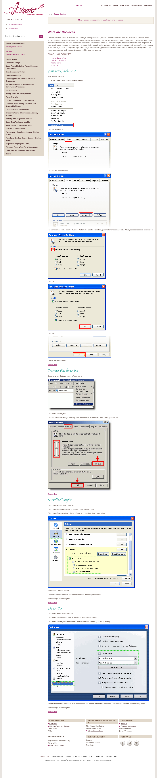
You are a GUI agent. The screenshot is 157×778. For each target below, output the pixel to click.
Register (148, 5)
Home (50, 14)
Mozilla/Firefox (56, 63)
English (18, 19)
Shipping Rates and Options (59, 726)
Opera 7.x (54, 65)
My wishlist (106, 5)
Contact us (44, 756)
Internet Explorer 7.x (58, 58)
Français (9, 19)
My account (137, 5)
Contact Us (53, 723)
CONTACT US (14, 29)
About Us (124, 723)
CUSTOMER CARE (15, 25)
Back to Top (52, 365)
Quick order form (121, 5)
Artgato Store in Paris (95, 731)
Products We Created (128, 726)
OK (41, 36)
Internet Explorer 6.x (58, 60)
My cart (79, 5)
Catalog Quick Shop (56, 745)
